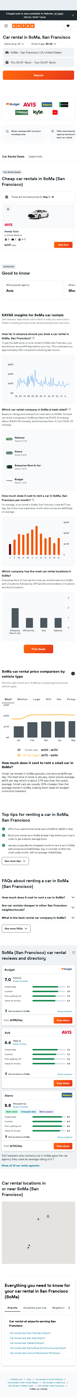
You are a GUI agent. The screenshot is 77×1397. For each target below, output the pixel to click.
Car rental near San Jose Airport (27, 1338)
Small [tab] (8, 699)
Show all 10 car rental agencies (20, 1165)
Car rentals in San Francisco (51, 1385)
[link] (38, 649)
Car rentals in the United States (23, 1382)
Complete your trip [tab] (35, 1307)
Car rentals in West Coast (20, 1385)
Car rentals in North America (49, 1379)
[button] (73, 15)
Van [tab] (59, 699)
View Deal (63, 244)
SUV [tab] (48, 699)
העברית (58, 13)
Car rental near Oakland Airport (27, 1343)
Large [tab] (36, 699)
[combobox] (14, 44)
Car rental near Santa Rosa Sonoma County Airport (38, 1348)
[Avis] (67, 1033)
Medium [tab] (22, 699)
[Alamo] (67, 1095)
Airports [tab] (13, 1307)
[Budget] (67, 970)
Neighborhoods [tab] (61, 1307)
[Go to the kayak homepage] (23, 26)
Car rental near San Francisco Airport (30, 1333)
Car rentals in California (53, 1382)
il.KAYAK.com (16, 1379)
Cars (29, 1379)
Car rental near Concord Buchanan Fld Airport (35, 1353)
